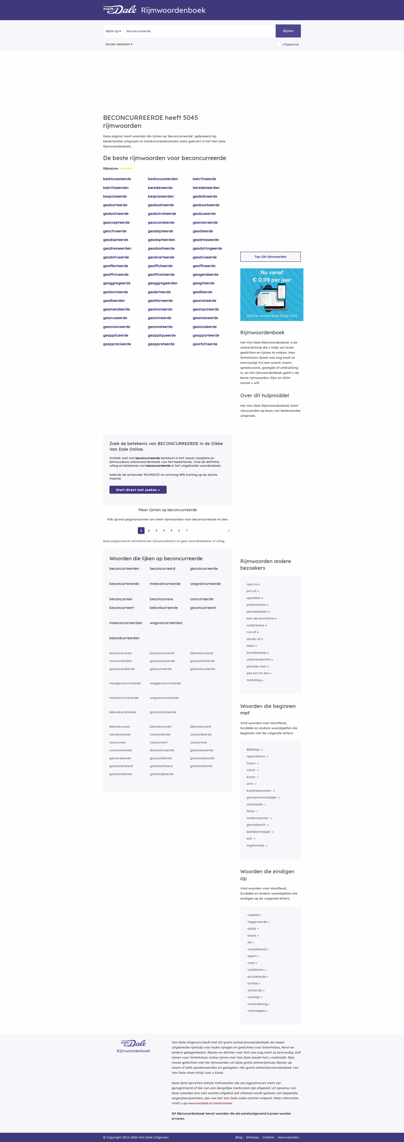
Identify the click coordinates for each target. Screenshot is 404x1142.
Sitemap (252, 1137)
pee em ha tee (258, 673)
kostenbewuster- (259, 791)
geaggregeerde (116, 283)
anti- (250, 784)
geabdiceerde (205, 196)
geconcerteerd (161, 766)
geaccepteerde (116, 222)
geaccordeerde (161, 222)
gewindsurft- (256, 825)
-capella (253, 915)
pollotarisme (256, 605)
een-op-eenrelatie (260, 618)
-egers (251, 956)
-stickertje (254, 990)
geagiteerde (203, 283)
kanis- (251, 777)
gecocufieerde (161, 758)
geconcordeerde (122, 669)
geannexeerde (205, 318)
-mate (251, 935)
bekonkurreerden (124, 638)
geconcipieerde (162, 774)
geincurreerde (161, 669)
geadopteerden (161, 239)
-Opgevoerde (257, 922)
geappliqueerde (162, 335)
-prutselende (256, 977)
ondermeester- (258, 818)
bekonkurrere (200, 727)
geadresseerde (206, 239)
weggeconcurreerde (165, 683)
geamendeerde (116, 309)
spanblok (253, 598)
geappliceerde (115, 335)
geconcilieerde (120, 774)
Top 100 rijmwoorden (271, 257)
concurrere (198, 742)
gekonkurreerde (202, 669)
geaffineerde (204, 265)
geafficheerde (160, 265)
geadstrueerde (116, 257)
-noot (251, 963)
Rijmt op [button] (112, 31)
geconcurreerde (204, 568)
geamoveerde (160, 309)
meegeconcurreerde (125, 683)
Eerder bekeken (118, 44)
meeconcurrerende (124, 698)
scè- (250, 838)
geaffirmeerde (116, 274)
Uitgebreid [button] (290, 44)
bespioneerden (161, 196)
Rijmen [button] (288, 31)
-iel (249, 942)
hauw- (251, 763)
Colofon (268, 1137)
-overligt (253, 997)
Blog (238, 1137)
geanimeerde (159, 318)
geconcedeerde (202, 758)
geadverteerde (161, 257)
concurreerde (201, 599)
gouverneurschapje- (262, 797)
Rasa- (251, 811)
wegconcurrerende (164, 698)
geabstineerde (116, 213)
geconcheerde (201, 766)
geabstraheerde (162, 213)
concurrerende (120, 750)
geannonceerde (116, 326)
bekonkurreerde (164, 607)
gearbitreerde (205, 344)
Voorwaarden (288, 1137)
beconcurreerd (162, 568)
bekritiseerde (204, 179)
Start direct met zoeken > (138, 490)
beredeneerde (160, 187)
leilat (250, 646)
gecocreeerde (120, 758)
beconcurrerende (124, 583)
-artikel (252, 983)
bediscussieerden (163, 179)
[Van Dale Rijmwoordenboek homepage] (122, 10)
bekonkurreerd (201, 653)
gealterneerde (160, 300)
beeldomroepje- (259, 832)
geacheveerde (205, 222)
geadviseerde (205, 257)
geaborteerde (115, 205)
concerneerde (120, 734)
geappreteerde (161, 344)
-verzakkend (256, 949)
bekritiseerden (116, 187)
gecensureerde (201, 750)
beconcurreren (120, 653)
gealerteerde (159, 292)
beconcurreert (121, 607)
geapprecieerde (117, 344)
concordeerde (201, 734)
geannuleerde (205, 326)
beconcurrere (161, 599)
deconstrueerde (162, 750)
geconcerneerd (121, 766)
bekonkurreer (119, 727)
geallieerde (202, 292)
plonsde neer (256, 666)
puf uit (251, 591)
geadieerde (203, 231)
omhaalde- (255, 804)
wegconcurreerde (205, 583)
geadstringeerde (207, 248)
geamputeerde (206, 309)
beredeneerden (206, 187)
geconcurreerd (203, 607)
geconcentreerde (163, 712)
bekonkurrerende (122, 712)
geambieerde (204, 300)
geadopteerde (115, 239)
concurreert (159, 742)
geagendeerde (205, 274)
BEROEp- (253, 750)
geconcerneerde (162, 661)
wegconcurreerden (166, 622)
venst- (251, 770)
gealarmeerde (115, 292)
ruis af (251, 632)
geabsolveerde (161, 205)
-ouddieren (255, 970)
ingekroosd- (256, 845)
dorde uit (254, 639)
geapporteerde (206, 335)
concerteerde (160, 734)
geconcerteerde (202, 661)
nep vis (252, 584)
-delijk (251, 929)
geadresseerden (117, 248)
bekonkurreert (161, 727)
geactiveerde (114, 231)
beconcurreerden (124, 568)
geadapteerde (160, 231)
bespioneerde (115, 196)
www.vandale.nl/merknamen (210, 1103)
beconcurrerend (162, 653)
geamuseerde (115, 318)
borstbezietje (256, 653)
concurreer (117, 742)
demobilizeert (257, 612)
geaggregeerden (162, 283)
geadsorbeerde (161, 248)
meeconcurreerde (165, 583)
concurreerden (120, 661)
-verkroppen (256, 1011)
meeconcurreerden (125, 622)
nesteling (254, 680)
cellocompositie (258, 659)
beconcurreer (121, 599)
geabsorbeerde (206, 205)
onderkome (255, 625)
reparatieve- (256, 756)
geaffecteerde (115, 265)
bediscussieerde (117, 179)
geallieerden (114, 300)
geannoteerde (160, 326)
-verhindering (257, 1004)
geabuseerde (204, 213)
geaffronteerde (161, 274)
